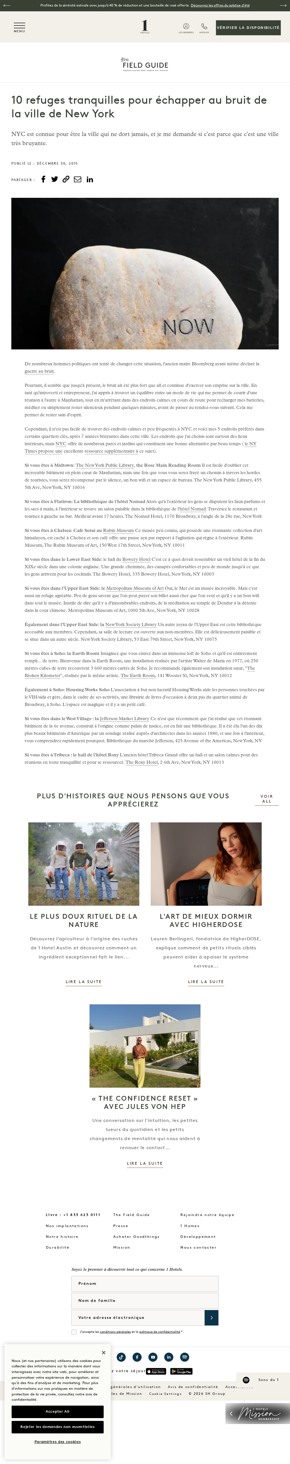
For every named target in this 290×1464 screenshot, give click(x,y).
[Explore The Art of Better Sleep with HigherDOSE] (206, 864)
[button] (6, 5)
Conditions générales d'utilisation (123, 1387)
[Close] (103, 1352)
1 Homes (190, 1226)
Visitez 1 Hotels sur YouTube (152, 1357)
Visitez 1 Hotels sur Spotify (184, 1357)
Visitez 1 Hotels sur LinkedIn (168, 1357)
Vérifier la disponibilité (248, 28)
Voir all (270, 799)
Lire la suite (84, 982)
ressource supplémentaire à (111, 451)
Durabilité (57, 1247)
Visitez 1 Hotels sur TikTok (121, 1357)
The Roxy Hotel (141, 763)
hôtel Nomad (193, 509)
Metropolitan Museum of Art (135, 589)
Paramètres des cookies (58, 1442)
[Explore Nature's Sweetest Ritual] (83, 864)
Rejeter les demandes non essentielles (57, 1427)
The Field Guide (131, 1215)
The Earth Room (138, 676)
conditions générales (115, 1332)
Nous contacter (198, 1247)
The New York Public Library (105, 466)
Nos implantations (67, 1226)
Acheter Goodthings (136, 1237)
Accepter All (58, 1412)
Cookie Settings (165, 1394)
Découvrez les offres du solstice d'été (220, 5)
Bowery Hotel (136, 560)
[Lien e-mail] (77, 179)
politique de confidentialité (159, 1332)
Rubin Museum (118, 531)
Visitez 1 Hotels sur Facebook (137, 1357)
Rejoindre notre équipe (207, 1215)
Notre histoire (62, 1237)
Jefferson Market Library (124, 719)
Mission (122, 1247)
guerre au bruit (39, 372)
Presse (120, 1226)
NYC (61, 444)
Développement (198, 1237)
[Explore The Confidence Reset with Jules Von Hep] (145, 1046)
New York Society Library (131, 625)
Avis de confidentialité (193, 1387)
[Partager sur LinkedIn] (90, 179)
